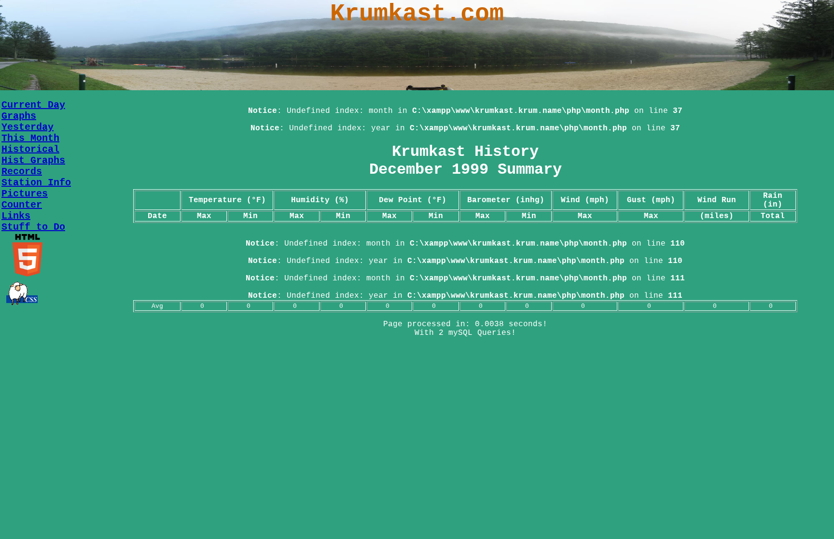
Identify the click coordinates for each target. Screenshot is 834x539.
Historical (30, 149)
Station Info (36, 182)
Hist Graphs (33, 160)
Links (15, 215)
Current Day (33, 105)
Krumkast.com (417, 14)
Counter (21, 204)
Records (21, 171)
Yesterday (27, 127)
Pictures (24, 193)
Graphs (18, 116)
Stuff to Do (33, 227)
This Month (30, 138)
